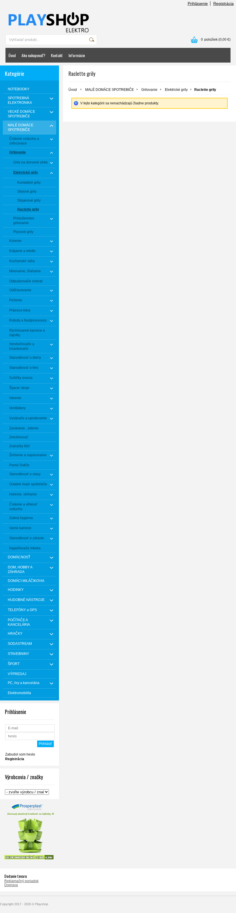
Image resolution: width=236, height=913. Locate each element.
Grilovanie (149, 90)
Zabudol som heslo (20, 754)
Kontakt (57, 55)
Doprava (11, 885)
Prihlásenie (198, 3)
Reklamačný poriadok (21, 881)
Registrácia (223, 3)
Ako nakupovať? (33, 55)
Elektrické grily (176, 90)
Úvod (12, 55)
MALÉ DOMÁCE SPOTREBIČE (109, 90)
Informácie (76, 55)
